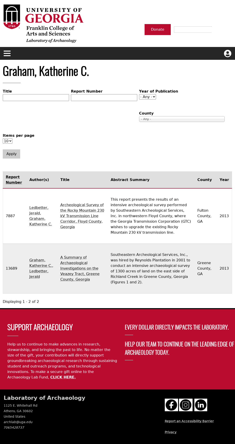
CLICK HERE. (63, 377)
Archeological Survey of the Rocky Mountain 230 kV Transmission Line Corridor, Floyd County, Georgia (82, 216)
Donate (157, 29)
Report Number (87, 91)
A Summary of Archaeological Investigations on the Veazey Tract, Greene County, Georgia (80, 268)
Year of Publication (158, 91)
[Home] (43, 23)
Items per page (18, 135)
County (146, 113)
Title (7, 91)
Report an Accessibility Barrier (189, 421)
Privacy (170, 432)
